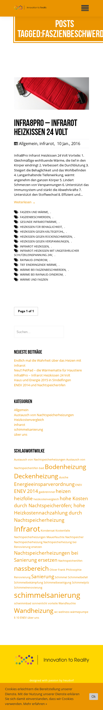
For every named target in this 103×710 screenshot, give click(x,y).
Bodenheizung (65, 467)
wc (56, 612)
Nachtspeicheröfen (70, 560)
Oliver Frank (57, 569)
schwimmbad (22, 603)
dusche (63, 477)
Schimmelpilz (80, 582)
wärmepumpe (79, 612)
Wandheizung (34, 610)
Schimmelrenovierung (28, 587)
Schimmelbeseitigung (57, 582)
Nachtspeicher (74, 537)
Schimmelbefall (78, 577)
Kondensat (48, 530)
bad (41, 468)
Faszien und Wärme (34, 212)
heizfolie (23, 498)
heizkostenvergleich (46, 499)
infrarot (47, 143)
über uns (20, 434)
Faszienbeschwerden (35, 217)
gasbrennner (47, 492)
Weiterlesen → (25, 202)
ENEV (78, 485)
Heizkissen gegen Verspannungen (44, 241)
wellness (64, 612)
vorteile (53, 603)
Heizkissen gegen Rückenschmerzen (46, 236)
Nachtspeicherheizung (28, 542)
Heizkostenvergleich (29, 419)
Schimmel (61, 577)
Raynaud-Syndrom (33, 260)
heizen (63, 491)
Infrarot (27, 529)
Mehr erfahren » (35, 703)
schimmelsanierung (28, 429)
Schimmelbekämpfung (28, 582)
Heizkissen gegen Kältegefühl (42, 231)
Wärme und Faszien (34, 279)
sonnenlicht (39, 603)
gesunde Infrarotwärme (38, 222)
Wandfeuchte (67, 603)
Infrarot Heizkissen (34, 246)
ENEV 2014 (26, 491)
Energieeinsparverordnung (44, 484)
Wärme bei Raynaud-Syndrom (41, 274)
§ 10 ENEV (20, 617)
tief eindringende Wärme (38, 265)
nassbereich (31, 568)
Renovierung (22, 577)
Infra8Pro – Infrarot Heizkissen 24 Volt (42, 375)
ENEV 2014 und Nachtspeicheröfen (40, 385)
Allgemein (28, 143)
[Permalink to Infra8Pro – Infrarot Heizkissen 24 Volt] (51, 108)
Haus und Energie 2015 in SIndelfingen (42, 380)
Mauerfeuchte (55, 537)
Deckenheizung (36, 476)
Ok (94, 696)
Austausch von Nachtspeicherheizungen (44, 415)
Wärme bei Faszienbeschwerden (43, 270)
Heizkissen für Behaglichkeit (41, 227)
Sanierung (42, 576)
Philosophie (74, 569)
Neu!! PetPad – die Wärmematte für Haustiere (48, 370)
